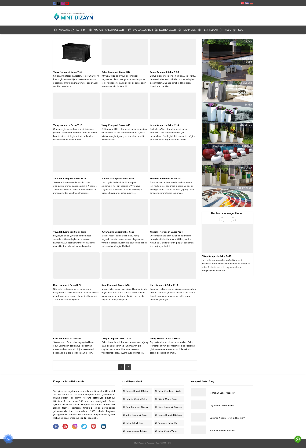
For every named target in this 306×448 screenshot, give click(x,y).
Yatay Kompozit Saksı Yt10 (164, 72)
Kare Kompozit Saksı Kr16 (116, 285)
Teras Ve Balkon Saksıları (222, 430)
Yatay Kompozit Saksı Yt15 (116, 125)
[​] (56, 428)
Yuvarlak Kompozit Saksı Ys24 (166, 232)
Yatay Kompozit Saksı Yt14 (164, 125)
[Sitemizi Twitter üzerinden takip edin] (58, 3)
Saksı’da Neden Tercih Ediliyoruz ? (227, 418)
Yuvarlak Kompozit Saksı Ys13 (118, 178)
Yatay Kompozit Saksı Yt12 (67, 72)
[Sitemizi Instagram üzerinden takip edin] (63, 3)
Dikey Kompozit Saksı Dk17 (216, 256)
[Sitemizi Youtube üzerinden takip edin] (67, 3)
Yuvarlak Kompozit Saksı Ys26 (69, 232)
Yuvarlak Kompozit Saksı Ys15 (118, 232)
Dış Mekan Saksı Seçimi (222, 405)
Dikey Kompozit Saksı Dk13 (116, 338)
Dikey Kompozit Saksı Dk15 (165, 338)
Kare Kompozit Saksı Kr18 (67, 338)
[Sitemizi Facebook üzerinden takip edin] (54, 3)
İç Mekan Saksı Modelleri (222, 393)
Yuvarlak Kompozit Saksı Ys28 (69, 178)
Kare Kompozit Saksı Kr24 (67, 285)
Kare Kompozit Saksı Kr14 (164, 285)
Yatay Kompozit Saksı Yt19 (67, 125)
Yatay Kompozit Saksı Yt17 (116, 72)
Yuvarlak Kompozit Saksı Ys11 (166, 178)
